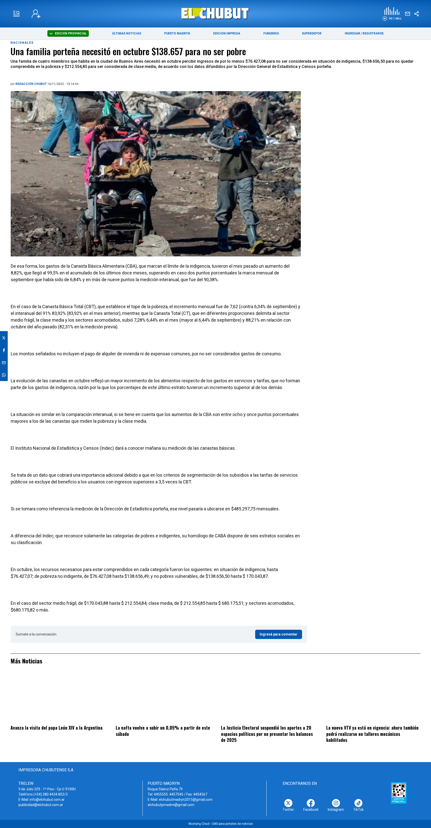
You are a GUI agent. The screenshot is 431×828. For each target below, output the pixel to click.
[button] (392, 14)
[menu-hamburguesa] (16, 13)
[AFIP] (399, 793)
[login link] (36, 13)
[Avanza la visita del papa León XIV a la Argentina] (57, 697)
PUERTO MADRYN (177, 33)
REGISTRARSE (373, 33)
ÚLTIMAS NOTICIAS (126, 33)
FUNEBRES (271, 33)
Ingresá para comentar (279, 634)
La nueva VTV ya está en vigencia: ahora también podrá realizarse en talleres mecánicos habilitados (372, 733)
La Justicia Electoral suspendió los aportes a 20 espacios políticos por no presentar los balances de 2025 (267, 733)
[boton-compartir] (416, 13)
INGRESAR (352, 33)
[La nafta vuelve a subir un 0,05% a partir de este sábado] (163, 697)
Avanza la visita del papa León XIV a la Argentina (56, 727)
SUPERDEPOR (312, 33)
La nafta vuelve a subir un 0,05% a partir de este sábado (163, 730)
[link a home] (216, 13)
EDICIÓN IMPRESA (226, 33)
